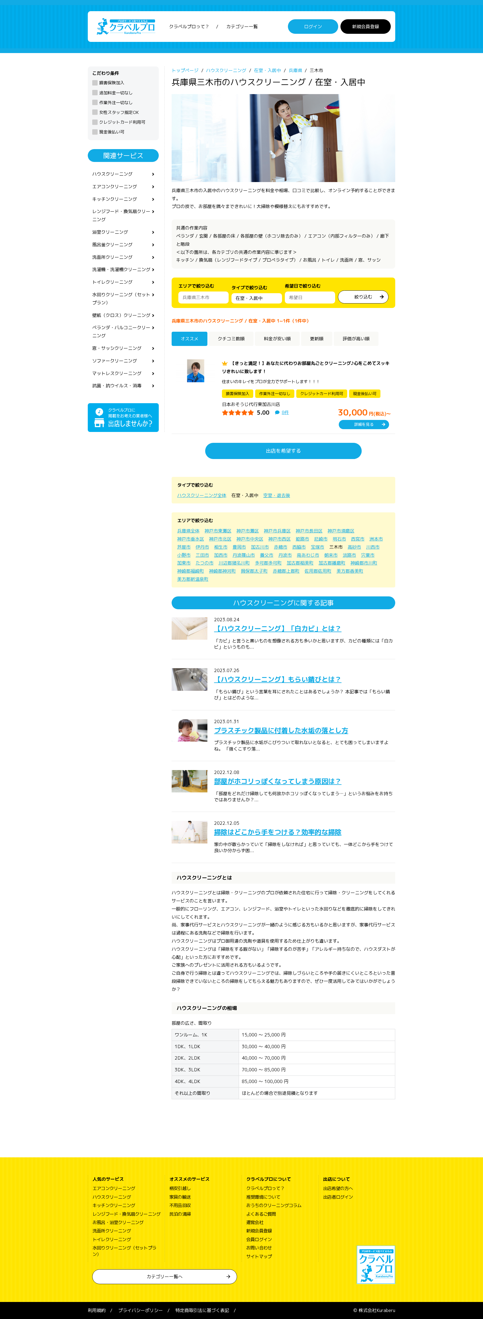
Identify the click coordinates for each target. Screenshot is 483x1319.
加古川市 (260, 547)
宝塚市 (317, 547)
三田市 (202, 555)
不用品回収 (180, 1205)
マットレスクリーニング (116, 373)
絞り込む (363, 297)
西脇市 (299, 547)
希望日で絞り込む (303, 286)
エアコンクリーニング (114, 186)
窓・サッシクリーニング (116, 348)
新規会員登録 (365, 26)
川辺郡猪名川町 (234, 563)
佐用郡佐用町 (318, 571)
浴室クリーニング (110, 232)
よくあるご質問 (261, 1214)
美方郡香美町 (350, 571)
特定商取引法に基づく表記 (202, 1310)
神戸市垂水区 (190, 539)
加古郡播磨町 (332, 563)
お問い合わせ (259, 1248)
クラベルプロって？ (189, 26)
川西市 (373, 547)
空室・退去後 (276, 495)
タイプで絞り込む (249, 288)
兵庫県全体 (188, 531)
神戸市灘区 (247, 531)
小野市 (184, 555)
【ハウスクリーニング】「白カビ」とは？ (278, 628)
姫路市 (302, 539)
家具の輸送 (180, 1197)
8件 (285, 412)
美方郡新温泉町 (193, 579)
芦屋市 (184, 547)
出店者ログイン (338, 1197)
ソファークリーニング (114, 361)
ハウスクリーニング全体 (201, 495)
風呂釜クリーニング (112, 245)
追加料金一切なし (116, 93)
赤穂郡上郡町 (286, 571)
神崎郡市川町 (364, 563)
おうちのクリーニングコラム (274, 1205)
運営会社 (254, 1222)
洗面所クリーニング (112, 257)
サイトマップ (259, 1256)
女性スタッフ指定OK (119, 112)
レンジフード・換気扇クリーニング (121, 215)
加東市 (184, 563)
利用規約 (97, 1310)
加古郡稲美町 (300, 563)
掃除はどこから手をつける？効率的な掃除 (278, 832)
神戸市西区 (279, 539)
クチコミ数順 (231, 339)
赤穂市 (280, 547)
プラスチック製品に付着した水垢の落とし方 (281, 730)
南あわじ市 (308, 555)
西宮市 (357, 539)
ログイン (313, 26)
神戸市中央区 (249, 539)
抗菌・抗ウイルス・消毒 (116, 386)
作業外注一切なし (116, 103)
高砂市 (354, 547)
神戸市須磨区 (341, 531)
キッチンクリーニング (114, 199)
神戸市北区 (220, 539)
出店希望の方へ (338, 1188)
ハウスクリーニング (112, 174)
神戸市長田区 (309, 531)
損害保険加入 (111, 83)
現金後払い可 (111, 132)
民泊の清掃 (180, 1214)
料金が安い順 (277, 339)
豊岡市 (239, 547)
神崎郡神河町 (222, 571)
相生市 (221, 547)
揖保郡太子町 (254, 571)
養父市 (266, 555)
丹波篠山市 (244, 555)
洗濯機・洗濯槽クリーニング (121, 269)
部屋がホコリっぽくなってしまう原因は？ (278, 781)
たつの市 (205, 563)
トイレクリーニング (112, 282)
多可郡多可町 (268, 563)
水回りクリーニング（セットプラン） (121, 298)
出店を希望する (283, 450)
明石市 (339, 539)
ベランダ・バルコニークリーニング (121, 331)
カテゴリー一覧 (242, 26)
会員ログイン (259, 1239)
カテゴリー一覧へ (165, 1276)
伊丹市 (202, 547)
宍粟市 (368, 555)
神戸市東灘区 (218, 531)
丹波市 (285, 555)
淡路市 (349, 555)
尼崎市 (321, 539)
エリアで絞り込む (196, 286)
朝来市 (331, 555)
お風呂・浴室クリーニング (118, 1222)
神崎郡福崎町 (190, 571)
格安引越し (180, 1188)
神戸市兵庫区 (277, 531)
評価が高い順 (356, 339)
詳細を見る (364, 424)
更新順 (316, 339)
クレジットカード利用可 (122, 122)
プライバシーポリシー (140, 1310)
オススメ (189, 339)
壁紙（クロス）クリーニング (121, 315)
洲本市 (376, 539)
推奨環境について (263, 1197)
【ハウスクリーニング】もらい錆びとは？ (278, 679)
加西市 (221, 555)
